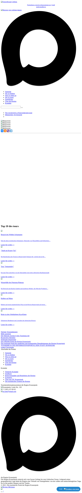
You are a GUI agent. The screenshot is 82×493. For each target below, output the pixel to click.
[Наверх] (2, 491)
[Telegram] (11, 131)
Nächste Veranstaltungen (9, 332)
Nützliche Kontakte (11, 372)
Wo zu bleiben (10, 94)
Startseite (8, 92)
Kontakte (8, 103)
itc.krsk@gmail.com (9, 391)
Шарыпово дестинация (13, 115)
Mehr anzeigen (6, 334)
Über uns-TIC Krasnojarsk (14, 379)
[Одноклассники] (5, 131)
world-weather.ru (41, 7)
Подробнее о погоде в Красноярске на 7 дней (41, 5)
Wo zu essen (9, 97)
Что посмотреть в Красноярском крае (18, 113)
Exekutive (8, 377)
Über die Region (10, 101)
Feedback (8, 374)
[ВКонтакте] (2, 131)
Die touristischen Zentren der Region (17, 381)
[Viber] (8, 131)
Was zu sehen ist (10, 95)
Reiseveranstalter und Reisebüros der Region (20, 376)
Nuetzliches (9, 99)
